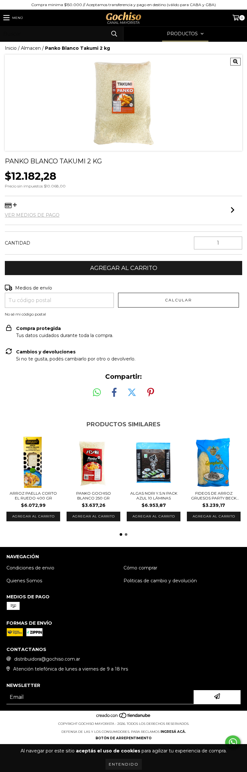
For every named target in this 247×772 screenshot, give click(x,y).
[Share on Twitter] (132, 392)
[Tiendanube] (124, 717)
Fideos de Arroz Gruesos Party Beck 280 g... (213, 495)
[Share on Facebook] (114, 392)
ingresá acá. (173, 732)
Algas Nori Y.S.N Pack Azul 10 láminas (153, 495)
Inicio (11, 48)
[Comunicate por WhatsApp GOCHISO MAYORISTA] (233, 742)
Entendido (124, 764)
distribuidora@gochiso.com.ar (47, 659)
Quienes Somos (24, 581)
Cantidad (17, 243)
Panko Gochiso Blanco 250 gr (93, 495)
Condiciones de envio (30, 568)
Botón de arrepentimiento (123, 738)
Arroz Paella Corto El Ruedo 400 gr (33, 495)
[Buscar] (113, 34)
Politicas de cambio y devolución (160, 581)
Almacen (31, 48)
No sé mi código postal (25, 314)
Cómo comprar (140, 568)
